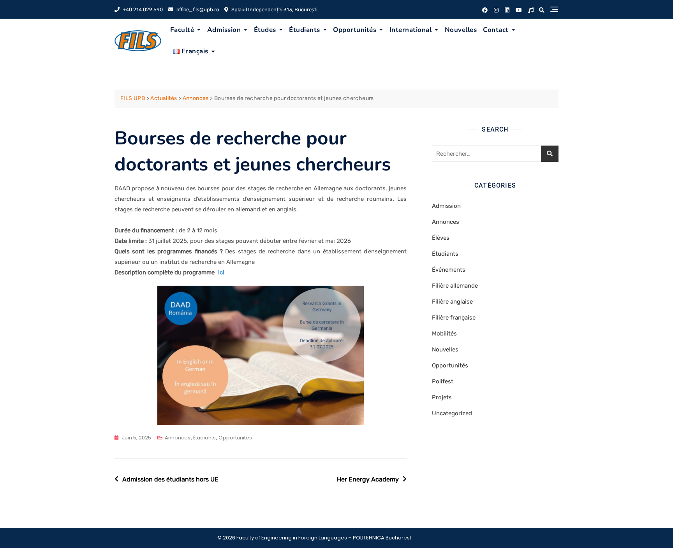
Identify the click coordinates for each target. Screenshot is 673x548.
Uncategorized (452, 413)
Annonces (177, 437)
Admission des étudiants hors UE (170, 479)
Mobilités (444, 333)
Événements (448, 269)
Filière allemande (455, 285)
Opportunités (354, 29)
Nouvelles (461, 29)
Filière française (454, 317)
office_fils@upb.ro (197, 9)
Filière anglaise (452, 301)
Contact (496, 29)
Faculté (182, 29)
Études (265, 29)
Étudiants (304, 29)
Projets (442, 397)
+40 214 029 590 (142, 9)
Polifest (442, 381)
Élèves (440, 237)
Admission (224, 29)
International (410, 29)
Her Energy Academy (368, 479)
